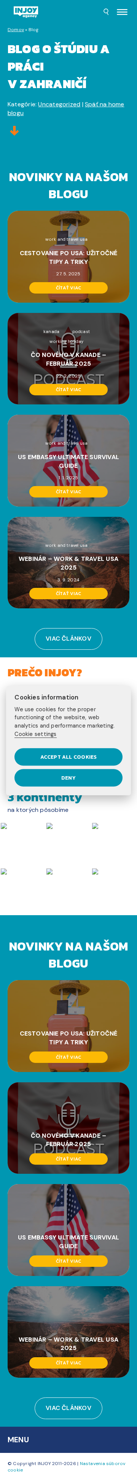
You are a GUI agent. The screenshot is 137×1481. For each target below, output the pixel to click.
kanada (51, 331)
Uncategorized (59, 104)
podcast (81, 331)
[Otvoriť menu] (122, 13)
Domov (16, 30)
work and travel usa (66, 239)
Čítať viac (68, 287)
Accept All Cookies (68, 757)
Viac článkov (68, 639)
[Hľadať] (106, 12)
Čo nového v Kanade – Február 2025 (68, 359)
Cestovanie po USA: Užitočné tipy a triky (69, 257)
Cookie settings (35, 734)
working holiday (66, 341)
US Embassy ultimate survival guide (68, 461)
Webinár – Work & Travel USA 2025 (68, 563)
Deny (68, 778)
